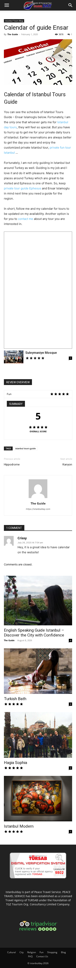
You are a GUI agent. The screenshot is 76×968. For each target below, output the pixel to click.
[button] (6, 5)
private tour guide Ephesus (22, 188)
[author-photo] (38, 498)
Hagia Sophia (15, 762)
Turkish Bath (15, 698)
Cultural (11, 952)
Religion (31, 952)
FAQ (30, 956)
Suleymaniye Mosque (41, 353)
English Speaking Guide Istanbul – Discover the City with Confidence (34, 632)
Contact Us (42, 956)
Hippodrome (12, 464)
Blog (63, 952)
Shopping (52, 952)
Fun (41, 952)
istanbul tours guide (25, 448)
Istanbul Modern (19, 826)
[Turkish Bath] (38, 671)
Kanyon (67, 464)
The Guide (12, 34)
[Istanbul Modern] (38, 799)
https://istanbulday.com (38, 509)
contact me (25, 219)
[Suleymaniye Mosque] (13, 357)
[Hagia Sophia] (38, 735)
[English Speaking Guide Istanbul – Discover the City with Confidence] (38, 600)
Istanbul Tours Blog (14, 20)
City (21, 952)
